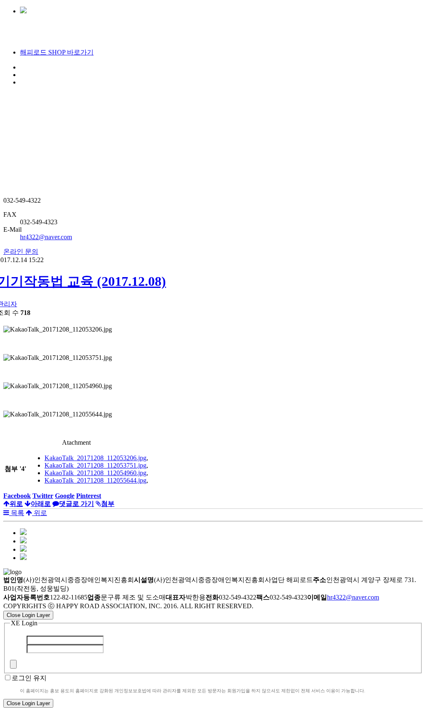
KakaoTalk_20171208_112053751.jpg (95, 465)
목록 (16, 512)
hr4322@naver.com (46, 236)
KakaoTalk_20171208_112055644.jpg (95, 480)
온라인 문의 (20, 251)
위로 (39, 512)
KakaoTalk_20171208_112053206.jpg (95, 457)
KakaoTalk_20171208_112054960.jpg (95, 472)
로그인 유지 (29, 677)
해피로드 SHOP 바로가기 (57, 52)
